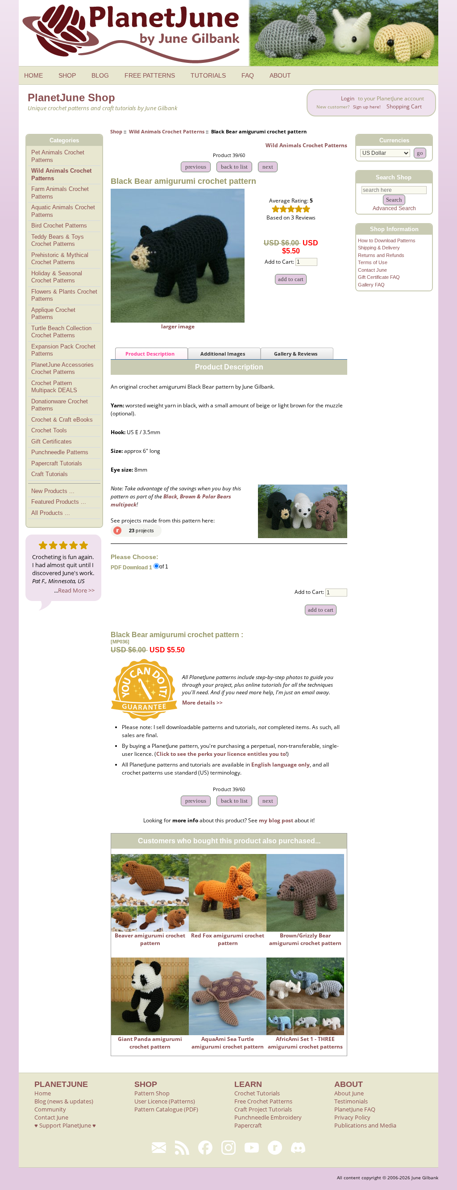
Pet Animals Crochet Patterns (57, 156)
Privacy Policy (352, 1117)
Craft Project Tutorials (263, 1109)
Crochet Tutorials (257, 1093)
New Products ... (53, 491)
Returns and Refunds (381, 255)
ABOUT (280, 75)
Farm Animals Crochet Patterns (60, 193)
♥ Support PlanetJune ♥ (65, 1125)
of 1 (163, 567)
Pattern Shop (152, 1093)
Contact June (372, 270)
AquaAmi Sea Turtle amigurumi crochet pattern (227, 1042)
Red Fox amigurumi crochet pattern (227, 939)
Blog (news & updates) (63, 1101)
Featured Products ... (58, 501)
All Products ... (50, 513)
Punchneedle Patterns (59, 452)
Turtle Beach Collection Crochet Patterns (61, 332)
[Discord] (298, 1147)
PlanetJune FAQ (354, 1109)
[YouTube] (252, 1147)
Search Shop (393, 177)
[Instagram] (228, 1147)
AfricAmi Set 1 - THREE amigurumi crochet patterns (305, 1042)
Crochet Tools (49, 430)
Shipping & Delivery (379, 247)
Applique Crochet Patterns (53, 314)
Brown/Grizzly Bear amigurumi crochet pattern (305, 939)
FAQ (247, 75)
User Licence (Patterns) (164, 1101)
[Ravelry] (275, 1147)
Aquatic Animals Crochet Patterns (63, 211)
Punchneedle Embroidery (268, 1117)
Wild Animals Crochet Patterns (166, 131)
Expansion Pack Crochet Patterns (63, 350)
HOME (33, 75)
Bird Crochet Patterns (59, 225)
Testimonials (351, 1101)
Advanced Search (394, 208)
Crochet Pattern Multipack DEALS (54, 387)
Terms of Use (372, 262)
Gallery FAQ (371, 284)
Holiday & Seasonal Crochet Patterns (56, 277)
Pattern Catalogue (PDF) (166, 1109)
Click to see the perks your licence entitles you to (221, 754)
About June (349, 1093)
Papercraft (248, 1125)
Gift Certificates (51, 441)
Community (50, 1109)
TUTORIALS (208, 75)
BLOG (100, 75)
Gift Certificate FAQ (379, 277)
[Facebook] (205, 1147)
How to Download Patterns (386, 240)
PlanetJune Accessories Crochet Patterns (62, 368)
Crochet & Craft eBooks (62, 419)
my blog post (276, 820)
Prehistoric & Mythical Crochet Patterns (59, 259)
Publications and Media (365, 1125)
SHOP (67, 75)
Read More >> (76, 590)
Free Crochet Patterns (263, 1101)
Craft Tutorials (49, 474)
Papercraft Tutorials (56, 463)
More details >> (202, 702)
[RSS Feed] (182, 1147)
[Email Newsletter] (159, 1147)
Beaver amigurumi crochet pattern (150, 939)
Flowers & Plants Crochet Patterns (64, 295)
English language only (280, 764)
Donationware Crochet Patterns (59, 405)
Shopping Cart (404, 106)
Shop (116, 131)
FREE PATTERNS (150, 75)
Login (347, 98)
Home (42, 1093)
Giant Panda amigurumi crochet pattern (150, 1042)
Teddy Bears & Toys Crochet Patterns (57, 240)
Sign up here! (367, 107)
